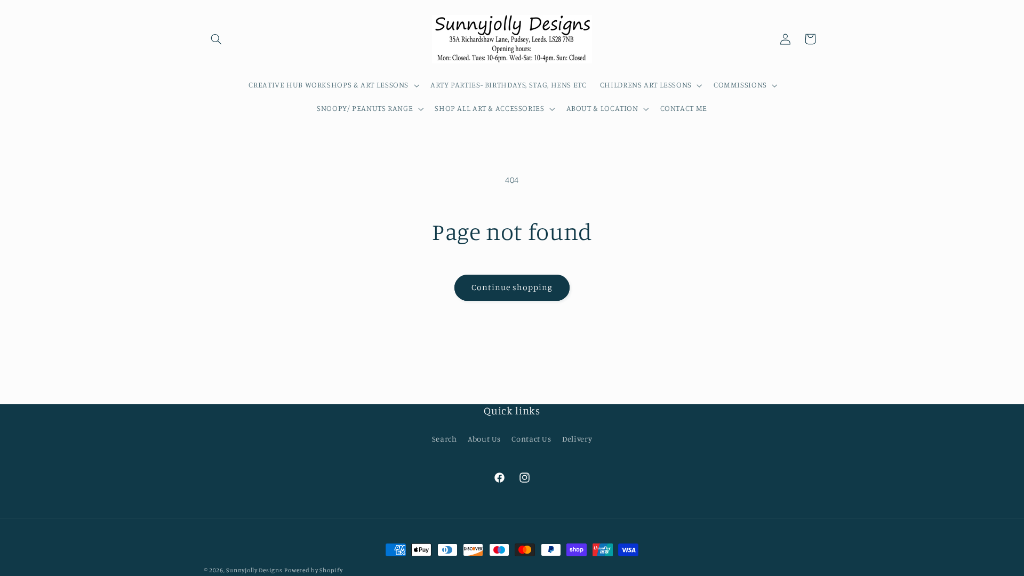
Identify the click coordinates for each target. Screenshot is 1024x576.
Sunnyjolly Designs (254, 570)
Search (444, 438)
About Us (484, 438)
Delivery (577, 438)
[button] (216, 39)
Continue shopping (512, 287)
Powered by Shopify (313, 570)
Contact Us (531, 438)
